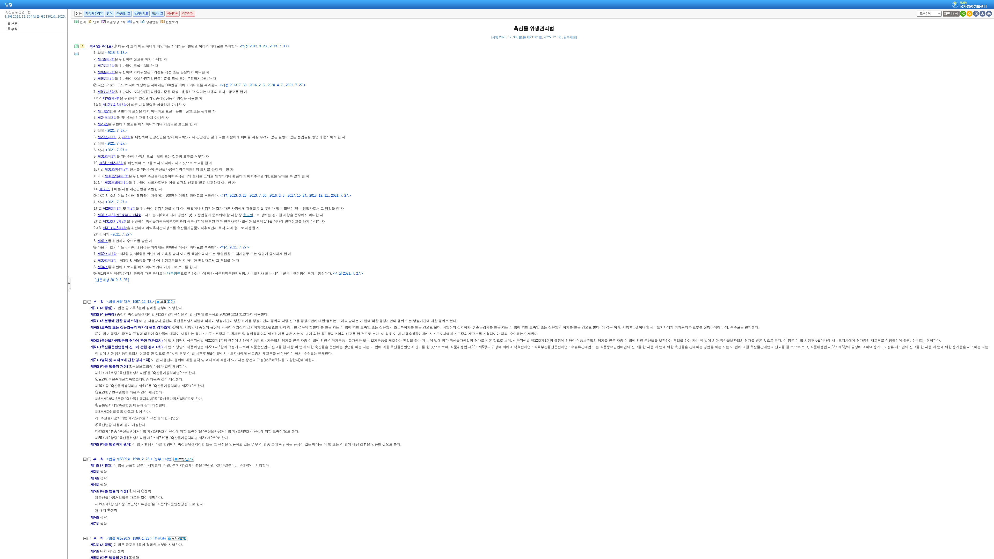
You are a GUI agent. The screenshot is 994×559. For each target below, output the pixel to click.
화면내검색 (951, 14)
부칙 (14, 29)
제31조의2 (107, 163)
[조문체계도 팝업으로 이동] (76, 48)
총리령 (248, 215)
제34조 (103, 267)
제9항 (115, 98)
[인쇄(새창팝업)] (989, 14)
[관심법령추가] (970, 14)
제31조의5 (110, 228)
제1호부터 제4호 (128, 215)
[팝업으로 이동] (76, 55)
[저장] (982, 14)
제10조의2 (105, 111)
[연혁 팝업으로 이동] (82, 48)
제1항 (112, 137)
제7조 (102, 59)
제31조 (103, 156)
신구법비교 (123, 14)
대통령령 (173, 273)
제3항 (122, 105)
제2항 (110, 59)
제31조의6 (112, 183)
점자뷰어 (187, 14)
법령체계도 (141, 14)
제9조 (102, 78)
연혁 (109, 14)
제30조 (103, 254)
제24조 (103, 118)
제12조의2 (110, 105)
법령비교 (157, 14)
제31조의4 (112, 169)
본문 (14, 24)
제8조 (102, 72)
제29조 (103, 137)
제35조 (104, 189)
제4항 (110, 66)
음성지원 (172, 14)
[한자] (976, 14)
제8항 (110, 92)
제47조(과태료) (102, 46)
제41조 (103, 241)
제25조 (103, 124)
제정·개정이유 (94, 14)
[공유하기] (963, 14)
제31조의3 (110, 221)
